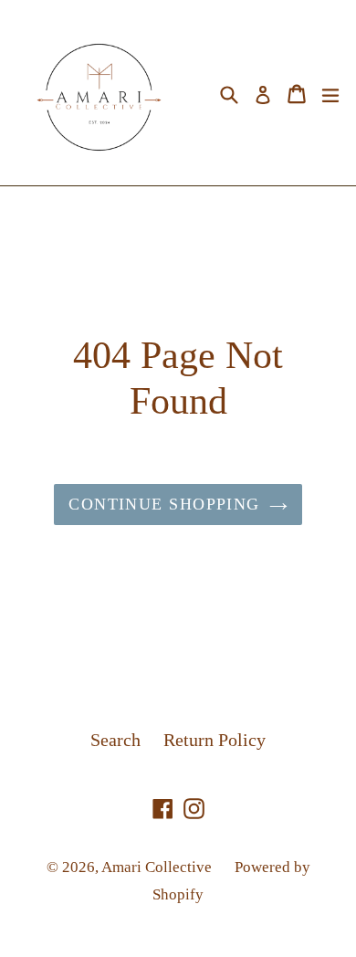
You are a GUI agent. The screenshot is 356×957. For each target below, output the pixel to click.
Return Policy (214, 740)
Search (115, 740)
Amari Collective (156, 867)
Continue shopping (163, 504)
